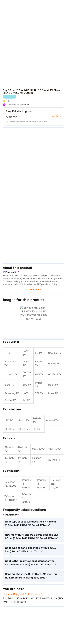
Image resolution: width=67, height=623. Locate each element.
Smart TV (23, 420)
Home (6, 594)
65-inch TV (54, 449)
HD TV (36, 429)
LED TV (8, 420)
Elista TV (9, 384)
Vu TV (26, 393)
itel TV (26, 400)
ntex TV (53, 393)
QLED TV (23, 429)
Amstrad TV (54, 374)
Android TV (52, 420)
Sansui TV (10, 400)
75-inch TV (38, 449)
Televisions (34, 594)
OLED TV (9, 429)
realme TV (54, 363)
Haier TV (53, 384)
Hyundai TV (11, 374)
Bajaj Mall (18, 594)
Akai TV (39, 374)
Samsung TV (11, 393)
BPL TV (27, 384)
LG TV (38, 352)
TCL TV (39, 393)
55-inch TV (54, 459)
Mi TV (7, 352)
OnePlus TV (54, 352)
